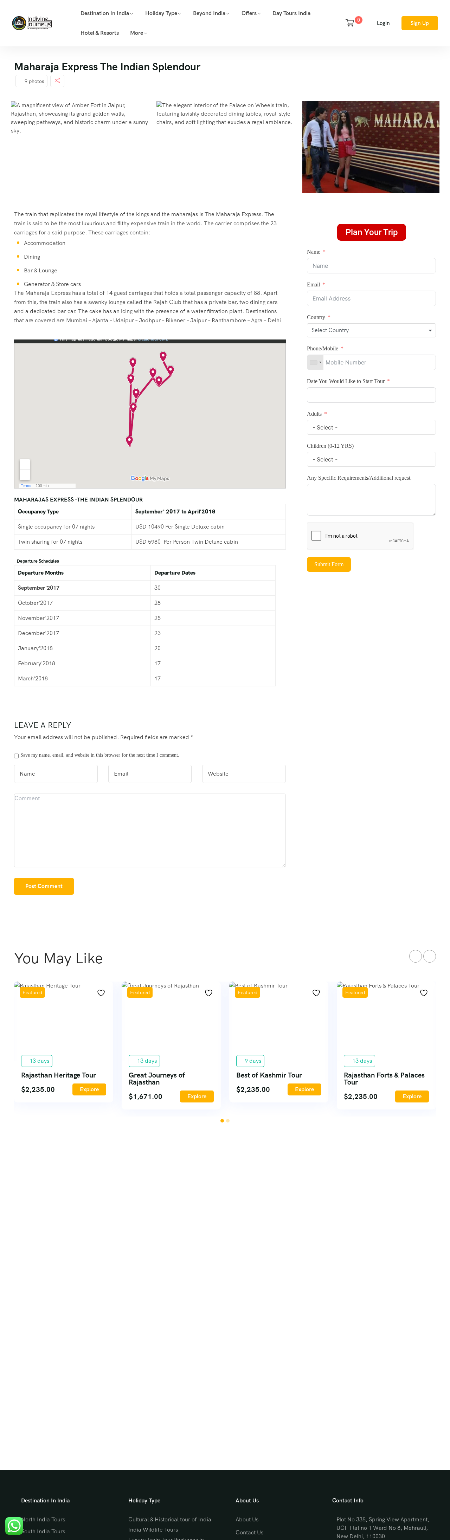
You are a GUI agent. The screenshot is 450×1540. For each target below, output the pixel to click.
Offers (249, 13)
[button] (222, 1120)
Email (313, 284)
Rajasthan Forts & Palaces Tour (384, 1078)
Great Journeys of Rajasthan (157, 1078)
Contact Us (249, 1532)
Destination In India (105, 13)
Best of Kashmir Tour (269, 1075)
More (136, 33)
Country (316, 317)
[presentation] (415, 956)
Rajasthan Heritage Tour (58, 1075)
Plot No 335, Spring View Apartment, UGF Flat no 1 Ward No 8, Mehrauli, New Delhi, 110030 (382, 1528)
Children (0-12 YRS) (330, 446)
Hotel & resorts (100, 33)
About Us (247, 1519)
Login (383, 23)
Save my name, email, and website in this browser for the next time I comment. (99, 754)
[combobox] (371, 330)
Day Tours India (291, 13)
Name (313, 252)
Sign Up (420, 23)
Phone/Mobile (322, 348)
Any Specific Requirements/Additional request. (359, 478)
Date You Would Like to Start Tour (346, 381)
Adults (315, 414)
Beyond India (209, 13)
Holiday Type (161, 13)
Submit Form (328, 564)
